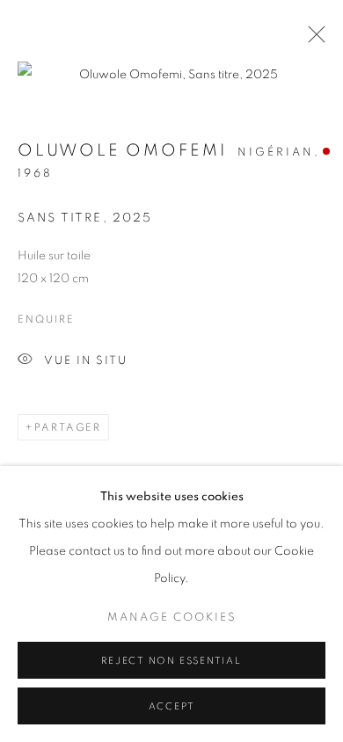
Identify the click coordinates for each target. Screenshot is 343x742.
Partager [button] (67, 427)
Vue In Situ (86, 361)
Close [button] (312, 39)
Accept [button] (172, 706)
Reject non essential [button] (171, 661)
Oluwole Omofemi (122, 150)
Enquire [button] (46, 319)
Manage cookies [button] (172, 617)
